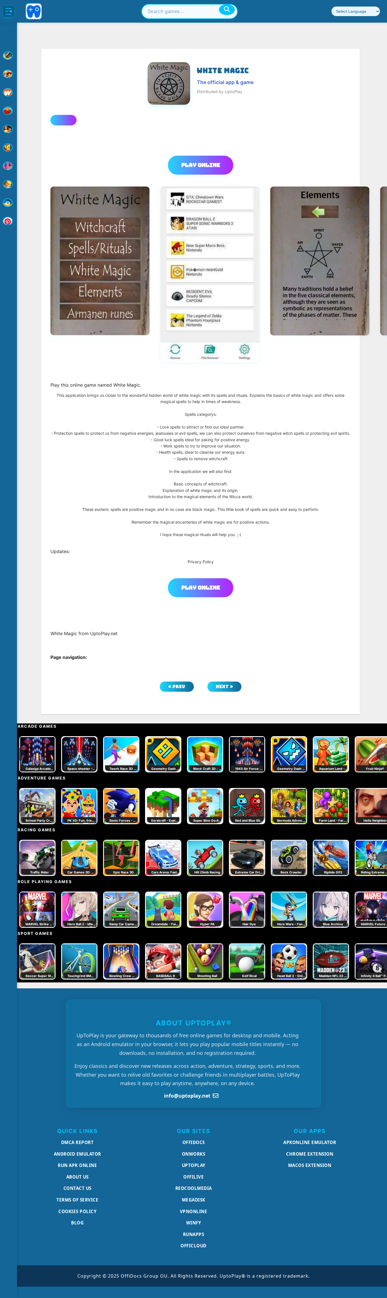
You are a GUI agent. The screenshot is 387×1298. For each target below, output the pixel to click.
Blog (77, 1223)
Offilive (193, 1177)
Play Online (200, 165)
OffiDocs (193, 1142)
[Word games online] (8, 203)
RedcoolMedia (193, 1188)
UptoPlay (193, 1165)
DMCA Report (77, 1142)
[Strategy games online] (8, 184)
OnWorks (193, 1154)
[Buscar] (227, 9)
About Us (77, 1177)
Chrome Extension (309, 1154)
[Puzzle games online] (8, 129)
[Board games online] (8, 92)
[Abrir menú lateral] (8, 11)
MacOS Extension (309, 1165)
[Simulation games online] (8, 147)
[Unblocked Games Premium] (8, 221)
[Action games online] (8, 55)
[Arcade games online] (8, 74)
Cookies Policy (77, 1211)
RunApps (193, 1234)
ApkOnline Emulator (309, 1142)
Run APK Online (77, 1165)
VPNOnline (193, 1211)
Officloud (193, 1245)
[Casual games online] (8, 111)
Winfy (193, 1223)
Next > (224, 686)
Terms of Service (77, 1200)
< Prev (176, 686)
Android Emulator (77, 1154)
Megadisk (193, 1200)
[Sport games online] (8, 166)
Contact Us (77, 1188)
